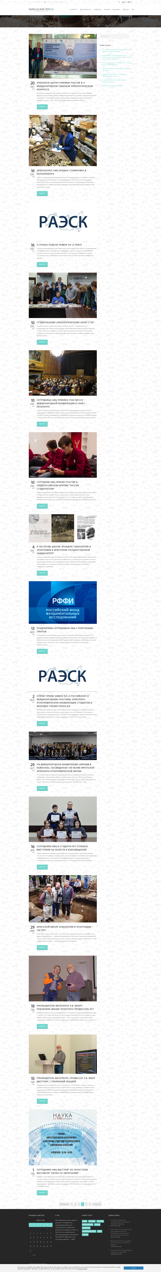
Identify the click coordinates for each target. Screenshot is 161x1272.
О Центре (73, 9)
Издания (97, 9)
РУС (125, 2)
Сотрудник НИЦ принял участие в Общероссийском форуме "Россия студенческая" (58, 485)
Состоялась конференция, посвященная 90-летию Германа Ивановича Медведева (120, 1222)
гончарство (100, 1221)
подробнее (42, 106)
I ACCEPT (133, 1268)
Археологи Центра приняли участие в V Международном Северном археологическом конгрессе (65, 86)
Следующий (97, 1204)
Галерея (107, 9)
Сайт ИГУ (126, 9)
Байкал (84, 1221)
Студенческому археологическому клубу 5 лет (65, 322)
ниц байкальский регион (89, 1231)
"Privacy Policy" (82, 1269)
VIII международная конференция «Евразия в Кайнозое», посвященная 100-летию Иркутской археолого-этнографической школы (65, 767)
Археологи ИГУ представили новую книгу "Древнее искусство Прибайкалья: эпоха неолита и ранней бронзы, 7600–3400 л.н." (117, 57)
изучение (97, 1224)
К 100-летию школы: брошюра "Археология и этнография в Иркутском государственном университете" (64, 550)
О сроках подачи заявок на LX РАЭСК (59, 245)
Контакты (116, 9)
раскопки (85, 1234)
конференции (86, 1227)
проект (99, 1231)
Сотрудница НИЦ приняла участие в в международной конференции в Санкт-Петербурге (61, 403)
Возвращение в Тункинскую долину (112, 86)
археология (92, 1221)
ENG (131, 2)
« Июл (34, 1255)
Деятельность (85, 9)
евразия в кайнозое (88, 1224)
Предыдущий (64, 1204)
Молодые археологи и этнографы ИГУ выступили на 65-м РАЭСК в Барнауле (121, 1242)
